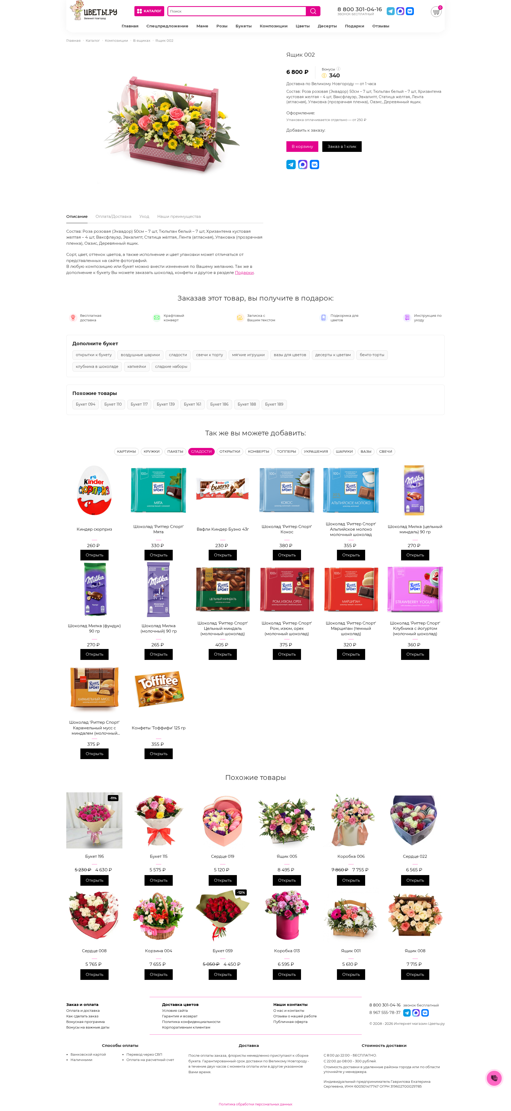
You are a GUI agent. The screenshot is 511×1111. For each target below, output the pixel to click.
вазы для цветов (290, 354)
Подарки (354, 25)
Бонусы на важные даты (87, 1027)
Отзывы (380, 25)
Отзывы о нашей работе (295, 1016)
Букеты (244, 25)
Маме (202, 25)
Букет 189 (274, 404)
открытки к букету (94, 354)
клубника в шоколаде (97, 366)
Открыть (94, 554)
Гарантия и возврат (179, 1016)
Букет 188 (247, 404)
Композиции (274, 25)
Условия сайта (175, 1011)
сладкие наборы (171, 366)
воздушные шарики (140, 354)
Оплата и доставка (83, 1011)
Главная (130, 25)
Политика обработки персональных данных (255, 1104)
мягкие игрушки (248, 354)
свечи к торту (209, 354)
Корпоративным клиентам (186, 1027)
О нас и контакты (288, 1011)
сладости (178, 354)
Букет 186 (219, 404)
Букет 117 (139, 404)
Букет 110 (113, 404)
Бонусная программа (85, 1022)
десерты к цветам (333, 354)
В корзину (302, 146)
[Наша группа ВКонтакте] (425, 1013)
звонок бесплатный (421, 1005)
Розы (222, 25)
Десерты (327, 25)
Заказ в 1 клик (342, 146)
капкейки (136, 366)
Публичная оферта (290, 1022)
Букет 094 (85, 404)
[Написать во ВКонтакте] (410, 11)
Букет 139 (166, 404)
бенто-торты (372, 354)
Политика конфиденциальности (191, 1022)
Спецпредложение (167, 25)
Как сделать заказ (82, 1016)
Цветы (303, 25)
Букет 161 (192, 404)
